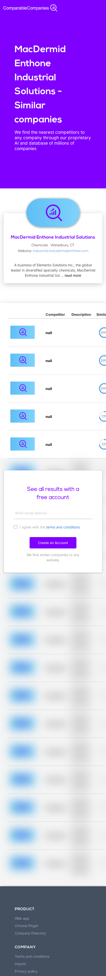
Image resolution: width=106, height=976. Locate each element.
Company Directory (30, 933)
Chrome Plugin (26, 926)
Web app (22, 918)
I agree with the (49, 527)
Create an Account (53, 543)
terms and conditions (63, 527)
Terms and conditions (32, 956)
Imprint (20, 964)
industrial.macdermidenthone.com (60, 251)
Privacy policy (26, 971)
